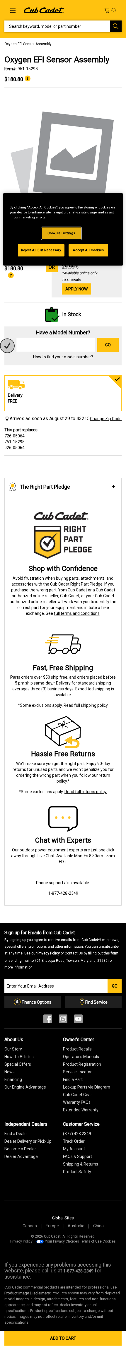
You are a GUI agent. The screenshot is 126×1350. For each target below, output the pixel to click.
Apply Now (76, 289)
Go (108, 345)
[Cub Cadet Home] (44, 10)
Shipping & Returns (80, 1164)
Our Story (13, 1049)
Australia (76, 1226)
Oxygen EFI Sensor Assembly (28, 44)
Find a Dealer (16, 1133)
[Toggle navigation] (13, 10)
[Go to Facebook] (47, 1020)
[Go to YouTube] (78, 1020)
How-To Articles (19, 1056)
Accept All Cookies (88, 250)
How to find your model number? (63, 357)
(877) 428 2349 (77, 1133)
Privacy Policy (49, 953)
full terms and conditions (77, 613)
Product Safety (77, 1171)
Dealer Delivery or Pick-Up (28, 1141)
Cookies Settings (61, 233)
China (98, 1226)
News (9, 1072)
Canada (30, 1226)
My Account (74, 1149)
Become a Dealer (20, 1149)
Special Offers (17, 1064)
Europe (52, 1226)
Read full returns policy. (85, 791)
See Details (71, 280)
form (114, 953)
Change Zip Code (106, 418)
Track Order (74, 1141)
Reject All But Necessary (41, 250)
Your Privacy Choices (62, 1241)
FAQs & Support (77, 1156)
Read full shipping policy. (86, 705)
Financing (13, 1079)
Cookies (109, 1241)
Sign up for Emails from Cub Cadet (61, 949)
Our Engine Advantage (25, 1087)
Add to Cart (63, 1338)
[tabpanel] (63, 160)
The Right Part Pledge (45, 487)
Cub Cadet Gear (77, 1094)
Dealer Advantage (21, 1156)
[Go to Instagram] (63, 1020)
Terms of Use (91, 1241)
